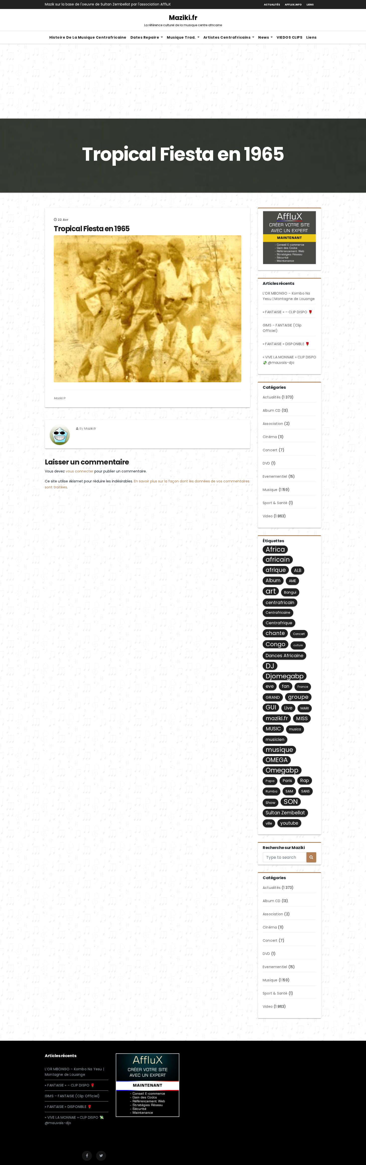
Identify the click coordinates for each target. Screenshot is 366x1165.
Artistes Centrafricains (227, 37)
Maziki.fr (183, 20)
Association (273, 423)
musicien (275, 739)
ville (269, 823)
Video (268, 516)
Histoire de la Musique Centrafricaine (87, 37)
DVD (266, 463)
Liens (310, 4)
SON (291, 802)
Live (288, 708)
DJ (270, 666)
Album (273, 580)
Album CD (272, 410)
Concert (270, 450)
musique (279, 750)
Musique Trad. (181, 37)
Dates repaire (145, 37)
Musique (270, 489)
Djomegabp (285, 676)
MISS (302, 718)
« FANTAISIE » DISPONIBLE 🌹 (286, 343)
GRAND (273, 697)
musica (295, 729)
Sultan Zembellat (285, 812)
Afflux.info (293, 4)
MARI (305, 708)
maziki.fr (277, 718)
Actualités (272, 4)
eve (270, 686)
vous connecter (79, 471)
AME (292, 580)
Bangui (290, 592)
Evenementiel (275, 476)
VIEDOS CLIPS (289, 37)
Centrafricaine (278, 612)
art (271, 591)
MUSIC (273, 728)
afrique (276, 570)
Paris (287, 780)
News (264, 37)
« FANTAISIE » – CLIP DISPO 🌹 (288, 312)
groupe (298, 697)
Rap (304, 780)
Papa (270, 781)
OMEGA (277, 760)
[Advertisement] (183, 81)
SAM (289, 791)
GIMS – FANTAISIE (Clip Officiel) (72, 1095)
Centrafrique (279, 623)
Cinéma (270, 436)
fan (285, 686)
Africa (275, 549)
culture (298, 645)
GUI (271, 707)
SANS (305, 791)
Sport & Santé (275, 502)
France (303, 687)
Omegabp (282, 770)
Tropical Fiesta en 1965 (91, 229)
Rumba (271, 791)
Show (270, 802)
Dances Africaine (284, 655)
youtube (289, 823)
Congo (275, 644)
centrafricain (280, 602)
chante (275, 633)
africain (278, 560)
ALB (297, 570)
